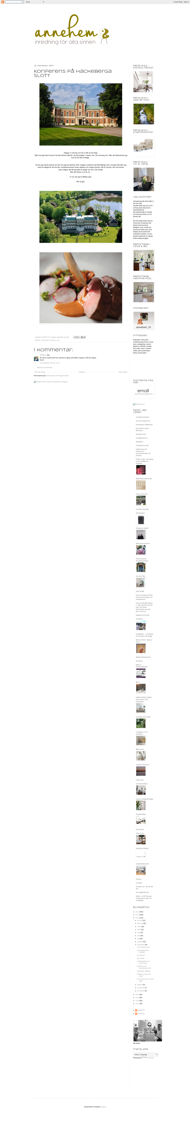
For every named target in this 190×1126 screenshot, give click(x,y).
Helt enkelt (140, 829)
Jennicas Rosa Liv (142, 765)
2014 (137, 995)
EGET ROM (140, 591)
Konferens (52, 340)
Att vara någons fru (143, 421)
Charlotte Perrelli (142, 445)
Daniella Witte (141, 814)
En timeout (141, 955)
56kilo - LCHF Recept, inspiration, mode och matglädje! (144, 898)
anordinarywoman (142, 417)
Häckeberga (45, 340)
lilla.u (138, 682)
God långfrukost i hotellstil (143, 951)
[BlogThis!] (77, 337)
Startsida (82, 372)
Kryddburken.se (142, 438)
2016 (137, 1001)
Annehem (139, 619)
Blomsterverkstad (142, 543)
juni (138, 936)
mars (139, 926)
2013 (137, 918)
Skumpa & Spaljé (142, 528)
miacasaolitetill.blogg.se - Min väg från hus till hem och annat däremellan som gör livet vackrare (144, 607)
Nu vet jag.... (141, 958)
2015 (137, 997)
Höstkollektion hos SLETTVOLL (143, 962)
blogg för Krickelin (142, 615)
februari (140, 923)
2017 (137, 1004)
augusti (140, 942)
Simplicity (139, 442)
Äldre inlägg (123, 372)
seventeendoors (142, 784)
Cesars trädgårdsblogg (144, 799)
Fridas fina (140, 780)
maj (138, 932)
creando (139, 883)
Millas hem (140, 749)
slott (58, 340)
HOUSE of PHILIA (142, 848)
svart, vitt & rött (141, 494)
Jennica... (43, 355)
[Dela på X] (79, 337)
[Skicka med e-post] (74, 337)
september (141, 945)
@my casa (140, 833)
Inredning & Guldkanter (144, 425)
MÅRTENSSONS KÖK (144, 479)
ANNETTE (141, 1010)
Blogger (103, 1107)
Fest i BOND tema (143, 947)
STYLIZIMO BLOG (142, 892)
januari (140, 920)
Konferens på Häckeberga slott (144, 967)
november (141, 988)
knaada (138, 879)
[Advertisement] (146, 1076)
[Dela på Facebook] (82, 337)
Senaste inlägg (40, 372)
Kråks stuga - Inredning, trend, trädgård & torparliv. (144, 461)
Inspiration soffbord (143, 971)
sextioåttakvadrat (142, 864)
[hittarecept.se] (139, 404)
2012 (137, 915)
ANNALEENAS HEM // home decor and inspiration (144, 700)
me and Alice (140, 576)
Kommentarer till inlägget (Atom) (57, 376)
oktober (140, 985)
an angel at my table (143, 717)
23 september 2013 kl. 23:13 (50, 363)
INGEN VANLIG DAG (143, 657)
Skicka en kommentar (44, 367)
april (139, 929)
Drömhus (139, 661)
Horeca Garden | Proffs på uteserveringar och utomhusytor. (144, 597)
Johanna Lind (141, 434)
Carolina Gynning (142, 509)
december (141, 991)
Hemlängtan (140, 513)
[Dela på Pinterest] (84, 337)
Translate (150, 1058)
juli (138, 939)
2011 (137, 912)
